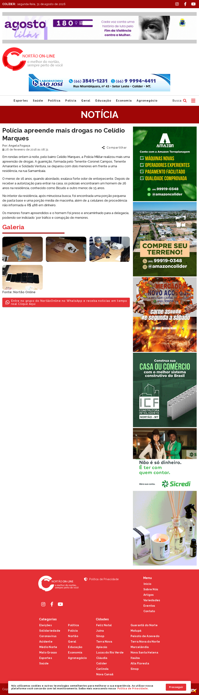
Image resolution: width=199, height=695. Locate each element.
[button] (179, 100)
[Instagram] (43, 604)
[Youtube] (60, 604)
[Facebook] (51, 604)
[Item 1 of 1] (99, 27)
